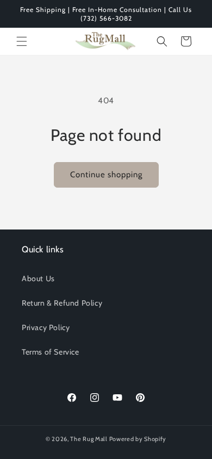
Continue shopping (106, 174)
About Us (38, 278)
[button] (22, 41)
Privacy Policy (46, 327)
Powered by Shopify (138, 439)
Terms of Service (50, 352)
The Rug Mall (88, 439)
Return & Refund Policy (62, 303)
